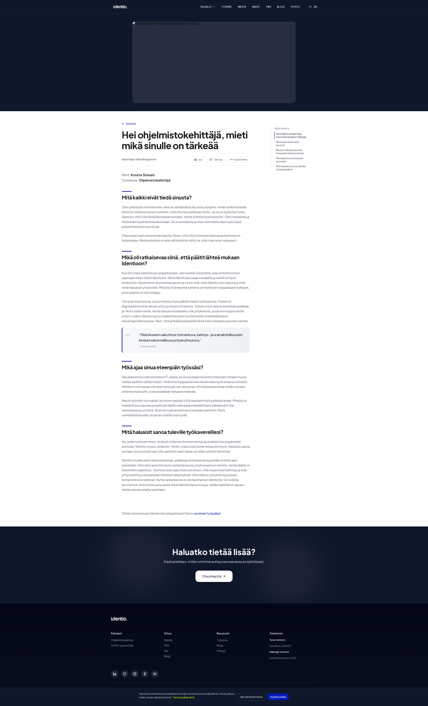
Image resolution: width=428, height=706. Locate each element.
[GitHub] (124, 674)
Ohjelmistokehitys (122, 640)
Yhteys (295, 6)
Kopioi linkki (240, 159)
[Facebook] (144, 674)
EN (315, 6)
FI (310, 6)
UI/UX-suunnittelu (122, 645)
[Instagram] (134, 674)
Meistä (242, 6)
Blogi (281, 6)
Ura (166, 651)
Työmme (226, 6)
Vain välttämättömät (251, 696)
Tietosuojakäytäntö (184, 697)
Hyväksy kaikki (278, 696)
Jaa (200, 159)
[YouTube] (154, 674)
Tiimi (268, 6)
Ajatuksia (131, 123)
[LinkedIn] (114, 674)
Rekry (256, 6)
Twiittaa (217, 159)
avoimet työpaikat (207, 513)
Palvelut (206, 6)
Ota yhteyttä (211, 576)
